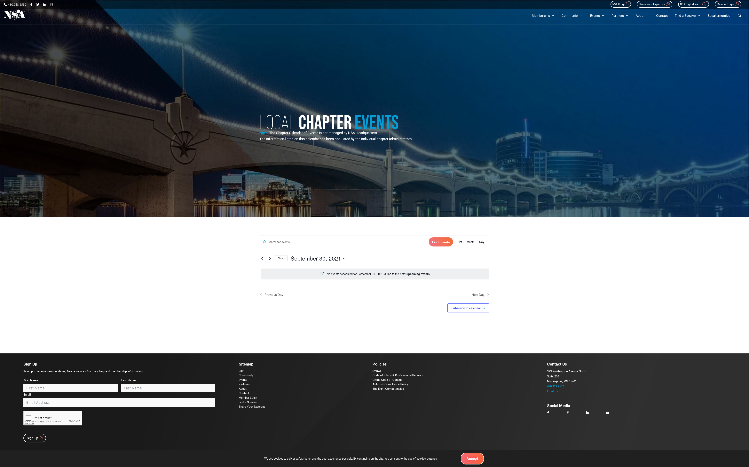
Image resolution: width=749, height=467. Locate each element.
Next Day (478, 294)
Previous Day (273, 294)
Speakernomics (719, 16)
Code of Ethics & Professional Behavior (398, 375)
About (640, 16)
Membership (541, 16)
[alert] (375, 274)
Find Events (441, 242)
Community (570, 16)
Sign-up (33, 438)
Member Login (248, 397)
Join (241, 371)
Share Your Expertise (252, 406)
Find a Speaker (685, 16)
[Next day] (269, 258)
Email (27, 394)
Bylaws (377, 371)
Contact (662, 16)
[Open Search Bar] (739, 16)
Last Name (128, 380)
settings (432, 458)
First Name (30, 380)
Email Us (552, 391)
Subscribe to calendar (466, 308)
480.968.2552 (17, 4)
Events (595, 16)
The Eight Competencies (388, 389)
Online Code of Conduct (388, 380)
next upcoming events (415, 274)
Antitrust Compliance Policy (390, 384)
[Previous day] (262, 258)
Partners (617, 16)
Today (281, 258)
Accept (472, 458)
